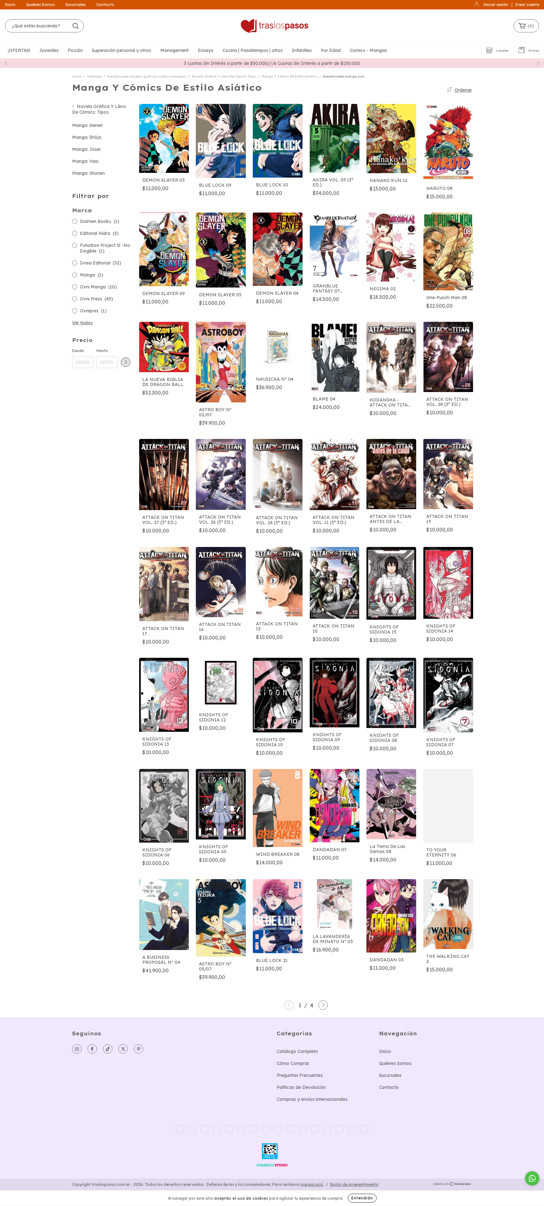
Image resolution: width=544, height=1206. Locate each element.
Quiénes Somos (40, 4)
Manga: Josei (86, 149)
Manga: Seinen (87, 125)
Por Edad (331, 50)
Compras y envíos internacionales (312, 1099)
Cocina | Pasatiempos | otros (253, 50)
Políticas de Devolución (301, 1087)
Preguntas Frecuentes (300, 1075)
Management (174, 50)
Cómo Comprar (293, 1063)
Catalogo (94, 76)
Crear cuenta (527, 4)
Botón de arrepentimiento (354, 1184)
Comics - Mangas (368, 50)
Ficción (75, 50)
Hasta (102, 350)
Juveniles (49, 50)
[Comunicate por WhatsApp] (532, 1178)
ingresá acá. (312, 1184)
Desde (78, 350)
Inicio (10, 4)
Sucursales (75, 4)
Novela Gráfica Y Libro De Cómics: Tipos (224, 76)
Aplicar (125, 362)
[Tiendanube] (452, 1184)
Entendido (362, 1198)
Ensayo (205, 50)
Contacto (105, 4)
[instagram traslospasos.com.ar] (77, 1049)
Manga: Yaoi (85, 161)
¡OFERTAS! (19, 50)
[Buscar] (75, 25)
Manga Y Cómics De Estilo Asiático (289, 76)
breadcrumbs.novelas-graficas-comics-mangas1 (146, 76)
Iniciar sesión (495, 4)
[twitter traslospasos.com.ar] (123, 1049)
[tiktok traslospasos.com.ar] (107, 1049)
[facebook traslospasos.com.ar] (92, 1049)
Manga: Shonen (88, 173)
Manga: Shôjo (86, 137)
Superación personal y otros (121, 50)
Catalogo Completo (297, 1051)
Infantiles (302, 50)
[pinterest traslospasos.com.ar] (138, 1049)
